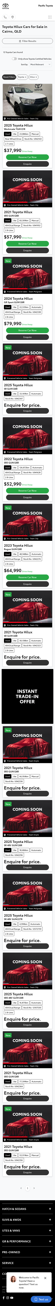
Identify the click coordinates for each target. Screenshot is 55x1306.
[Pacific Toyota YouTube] (12, 1297)
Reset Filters (9, 76)
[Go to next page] (34, 1188)
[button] (50, 17)
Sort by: (24, 64)
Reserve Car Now (27, 157)
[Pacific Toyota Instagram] (8, 1297)
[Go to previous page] (21, 1188)
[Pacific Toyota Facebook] (4, 1297)
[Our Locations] (12, 17)
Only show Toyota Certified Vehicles (34, 58)
